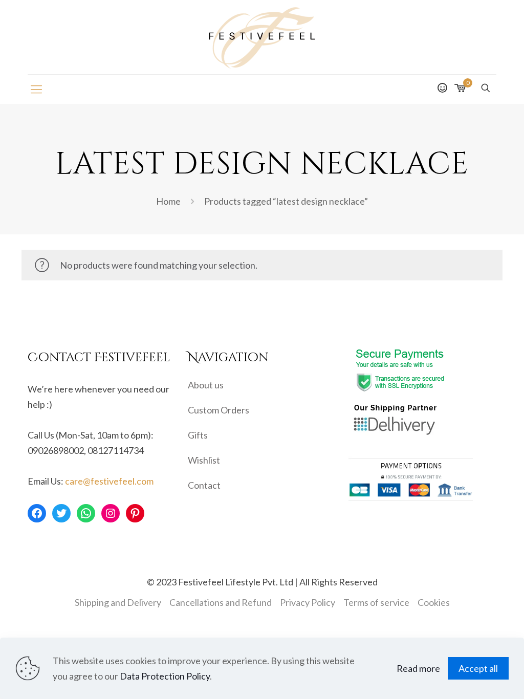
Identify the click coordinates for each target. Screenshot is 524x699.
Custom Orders (218, 410)
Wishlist (204, 460)
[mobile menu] (36, 89)
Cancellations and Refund (220, 602)
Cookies (434, 602)
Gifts (198, 435)
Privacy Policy (307, 602)
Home (168, 201)
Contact (204, 485)
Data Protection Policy (165, 676)
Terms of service (376, 602)
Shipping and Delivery (118, 602)
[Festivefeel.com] (262, 37)
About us (206, 384)
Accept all (478, 668)
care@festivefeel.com (109, 481)
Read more (418, 668)
